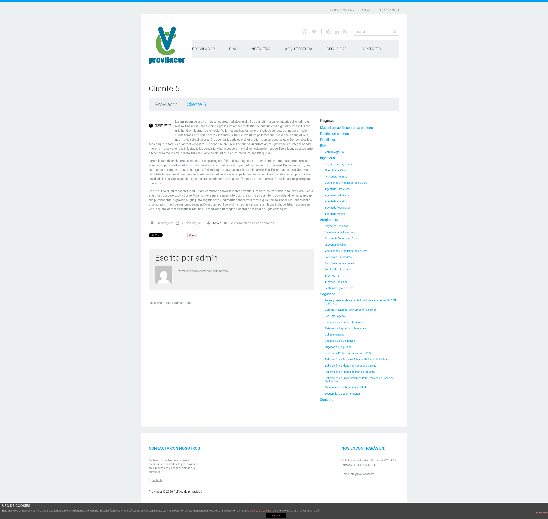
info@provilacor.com (362, 474)
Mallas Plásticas (334, 334)
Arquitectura (298, 49)
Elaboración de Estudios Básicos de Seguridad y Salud (357, 359)
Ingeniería (260, 49)
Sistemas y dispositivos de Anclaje (345, 328)
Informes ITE (332, 275)
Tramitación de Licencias (340, 232)
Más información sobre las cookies (346, 128)
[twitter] (314, 31)
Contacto (371, 49)
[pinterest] (328, 31)
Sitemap (366, 10)
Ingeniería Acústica (336, 201)
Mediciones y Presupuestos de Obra (346, 182)
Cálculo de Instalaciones (339, 263)
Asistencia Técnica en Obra (341, 238)
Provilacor (203, 49)
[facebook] (321, 31)
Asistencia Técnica (336, 176)
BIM (232, 49)
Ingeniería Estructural (337, 189)
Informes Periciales (336, 281)
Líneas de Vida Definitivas (340, 340)
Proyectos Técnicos (336, 226)
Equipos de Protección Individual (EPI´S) (348, 353)
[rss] (345, 31)
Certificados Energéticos (339, 269)
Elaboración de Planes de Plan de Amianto (350, 371)
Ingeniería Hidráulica (337, 195)
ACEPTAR (276, 515)
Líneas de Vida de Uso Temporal (344, 322)
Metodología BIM (334, 152)
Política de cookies (334, 134)
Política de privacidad (188, 491)
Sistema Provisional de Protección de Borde (351, 309)
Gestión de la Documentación (342, 393)
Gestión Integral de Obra (339, 288)
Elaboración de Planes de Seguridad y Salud (350, 365)
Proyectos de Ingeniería (339, 164)
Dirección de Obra (335, 170)
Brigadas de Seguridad (338, 347)
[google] (305, 31)
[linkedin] (337, 31)
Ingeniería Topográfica (338, 207)
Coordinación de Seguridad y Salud (345, 387)
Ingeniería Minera (335, 213)
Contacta (157, 480)
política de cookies (261, 510)
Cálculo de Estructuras (338, 257)
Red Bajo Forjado (335, 316)
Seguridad (337, 49)
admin (216, 223)
